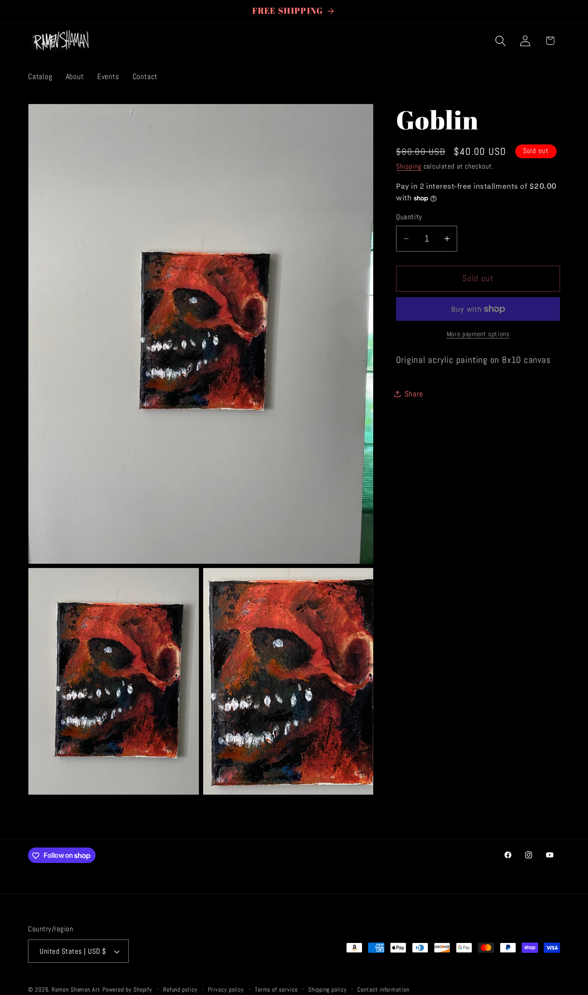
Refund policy (180, 989)
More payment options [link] (478, 334)
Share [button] (414, 394)
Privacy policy (226, 989)
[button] (501, 40)
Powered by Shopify (127, 989)
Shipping (408, 167)
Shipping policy (327, 989)
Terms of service (276, 989)
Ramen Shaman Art (76, 989)
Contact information (383, 989)
